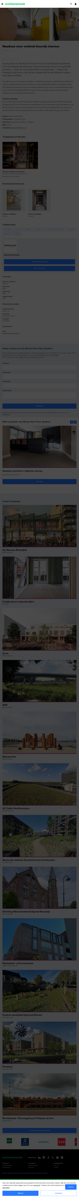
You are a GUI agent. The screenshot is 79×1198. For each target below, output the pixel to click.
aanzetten (6, 1188)
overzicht (36, 1185)
